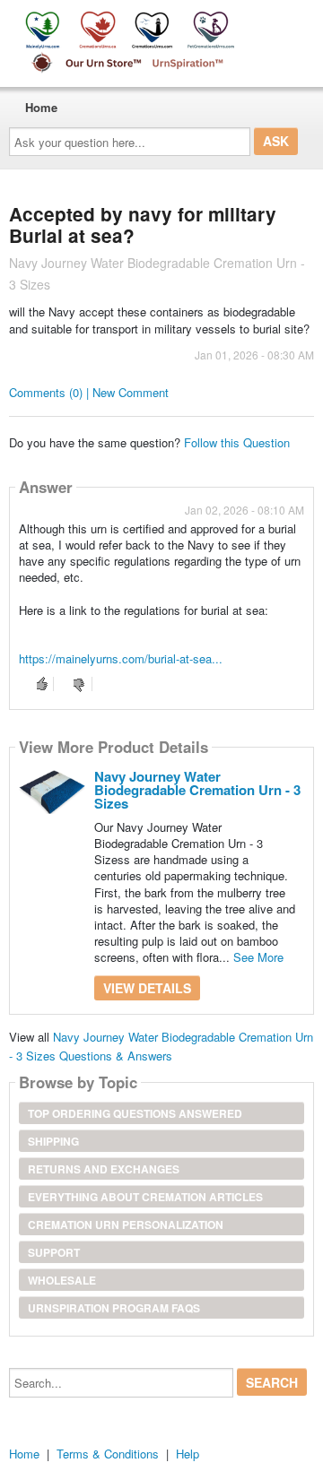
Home (41, 107)
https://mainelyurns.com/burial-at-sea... (121, 658)
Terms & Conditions (108, 1453)
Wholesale (62, 1280)
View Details (147, 988)
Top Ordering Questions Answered (135, 1113)
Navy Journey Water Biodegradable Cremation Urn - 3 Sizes (197, 789)
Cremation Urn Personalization (125, 1224)
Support (54, 1252)
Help (187, 1453)
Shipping (53, 1141)
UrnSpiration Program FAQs (114, 1308)
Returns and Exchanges (103, 1169)
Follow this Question (237, 442)
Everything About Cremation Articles (145, 1197)
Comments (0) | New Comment (89, 392)
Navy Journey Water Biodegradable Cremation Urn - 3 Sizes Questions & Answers (161, 1046)
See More (258, 956)
